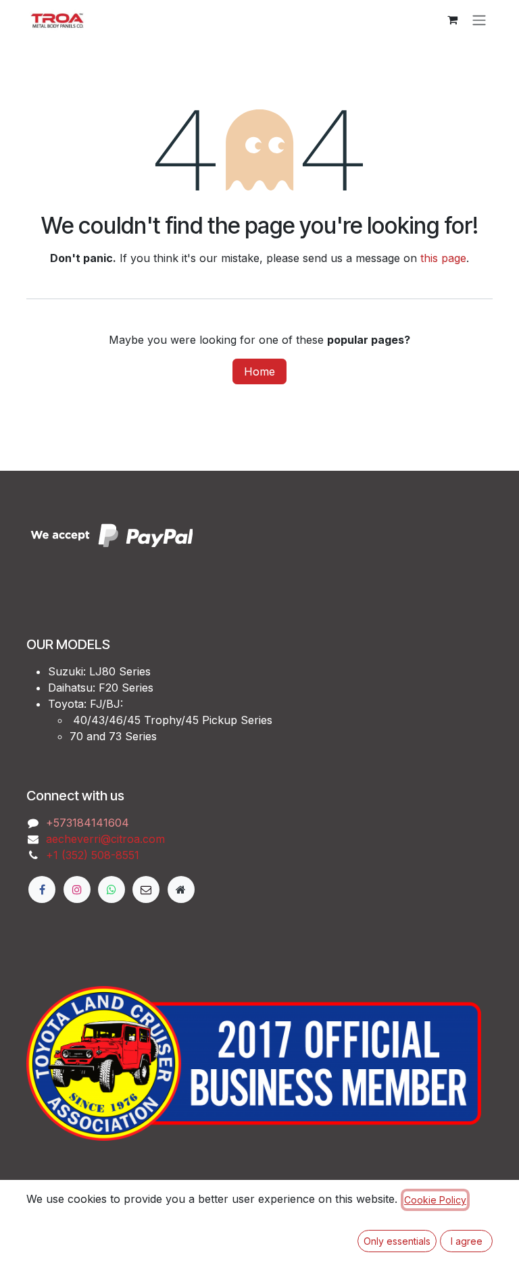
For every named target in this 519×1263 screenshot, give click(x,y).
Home (259, 371)
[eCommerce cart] (452, 19)
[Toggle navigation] (479, 19)
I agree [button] (467, 1241)
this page (443, 258)
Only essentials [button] (397, 1241)
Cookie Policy (435, 1200)
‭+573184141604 (87, 822)
